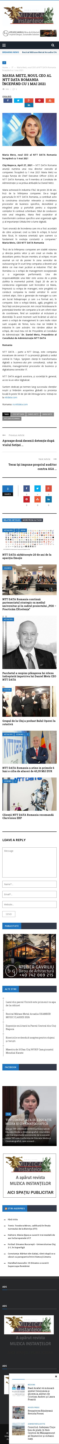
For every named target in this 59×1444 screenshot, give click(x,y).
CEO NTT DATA (18, 414)
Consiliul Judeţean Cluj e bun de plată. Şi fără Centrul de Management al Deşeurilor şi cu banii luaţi (41, 1433)
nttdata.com (11, 397)
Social (23, 530)
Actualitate (8, 530)
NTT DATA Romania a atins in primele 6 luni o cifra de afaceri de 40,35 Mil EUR (28, 769)
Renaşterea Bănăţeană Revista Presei (40, 1412)
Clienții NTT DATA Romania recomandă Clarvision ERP (28, 816)
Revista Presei (33, 1407)
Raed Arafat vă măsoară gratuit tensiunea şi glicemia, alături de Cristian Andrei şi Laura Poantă (41, 1394)
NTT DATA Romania (12, 418)
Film (8, 1114)
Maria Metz (47, 414)
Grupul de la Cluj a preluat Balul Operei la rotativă (29, 722)
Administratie (33, 1424)
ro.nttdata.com (20, 404)
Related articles (12, 520)
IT (4, 63)
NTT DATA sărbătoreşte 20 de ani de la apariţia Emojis (26, 556)
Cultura (7, 690)
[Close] (56, 1376)
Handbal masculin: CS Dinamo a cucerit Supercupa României (28, 1264)
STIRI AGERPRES (16, 1208)
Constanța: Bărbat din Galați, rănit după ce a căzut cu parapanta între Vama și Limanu (31, 1255)
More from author (32, 520)
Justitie (42, 1424)
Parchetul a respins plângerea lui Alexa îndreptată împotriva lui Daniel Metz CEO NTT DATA (29, 676)
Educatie (7, 568)
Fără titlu (13, 1219)
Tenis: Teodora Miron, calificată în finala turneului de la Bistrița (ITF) (29, 1227)
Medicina (31, 1385)
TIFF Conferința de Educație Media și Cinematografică (29, 1121)
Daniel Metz (33, 414)
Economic (19, 734)
